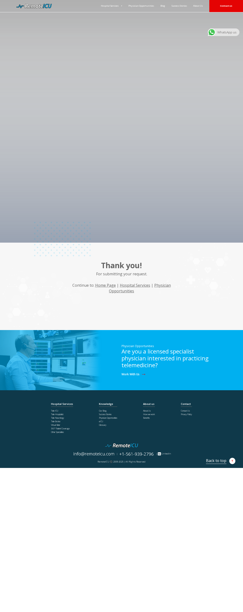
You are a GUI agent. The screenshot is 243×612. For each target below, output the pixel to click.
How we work (149, 414)
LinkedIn (166, 453)
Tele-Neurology (57, 418)
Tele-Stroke (55, 421)
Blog (162, 5)
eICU (101, 421)
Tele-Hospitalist (57, 414)
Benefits (146, 418)
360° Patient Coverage (60, 428)
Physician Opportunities (141, 5)
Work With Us (131, 374)
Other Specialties (57, 432)
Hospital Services (110, 5)
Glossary (102, 425)
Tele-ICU (54, 410)
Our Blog (103, 410)
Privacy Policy (186, 414)
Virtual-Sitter (55, 425)
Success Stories (179, 5)
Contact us (226, 5)
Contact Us (185, 410)
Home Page (105, 285)
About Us (198, 5)
